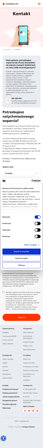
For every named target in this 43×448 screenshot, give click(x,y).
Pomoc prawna (8, 340)
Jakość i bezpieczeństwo (11, 397)
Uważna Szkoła (28, 342)
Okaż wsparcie (28, 332)
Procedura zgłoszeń (9, 404)
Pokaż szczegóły (30, 245)
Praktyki (5, 370)
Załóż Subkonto (8, 344)
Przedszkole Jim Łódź (30, 367)
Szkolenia (26, 380)
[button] (3, 438)
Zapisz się (21, 317)
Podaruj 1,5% (27, 346)
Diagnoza (6, 332)
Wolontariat (7, 374)
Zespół (5, 363)
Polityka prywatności (10, 393)
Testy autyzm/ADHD (9, 336)
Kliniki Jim (26, 359)
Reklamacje (7, 408)
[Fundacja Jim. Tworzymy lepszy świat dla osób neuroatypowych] (10, 4)
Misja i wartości (8, 359)
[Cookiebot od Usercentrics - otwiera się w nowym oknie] (31, 181)
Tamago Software (28, 427)
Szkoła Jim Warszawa (30, 370)
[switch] (38, 223)
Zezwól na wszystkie (21, 251)
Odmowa (21, 265)
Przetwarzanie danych (10, 389)
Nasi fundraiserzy (29, 349)
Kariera (5, 367)
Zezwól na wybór (21, 258)
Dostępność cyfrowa (10, 400)
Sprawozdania (7, 378)
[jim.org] (25, 410)
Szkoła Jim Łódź (29, 363)
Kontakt (5, 385)
